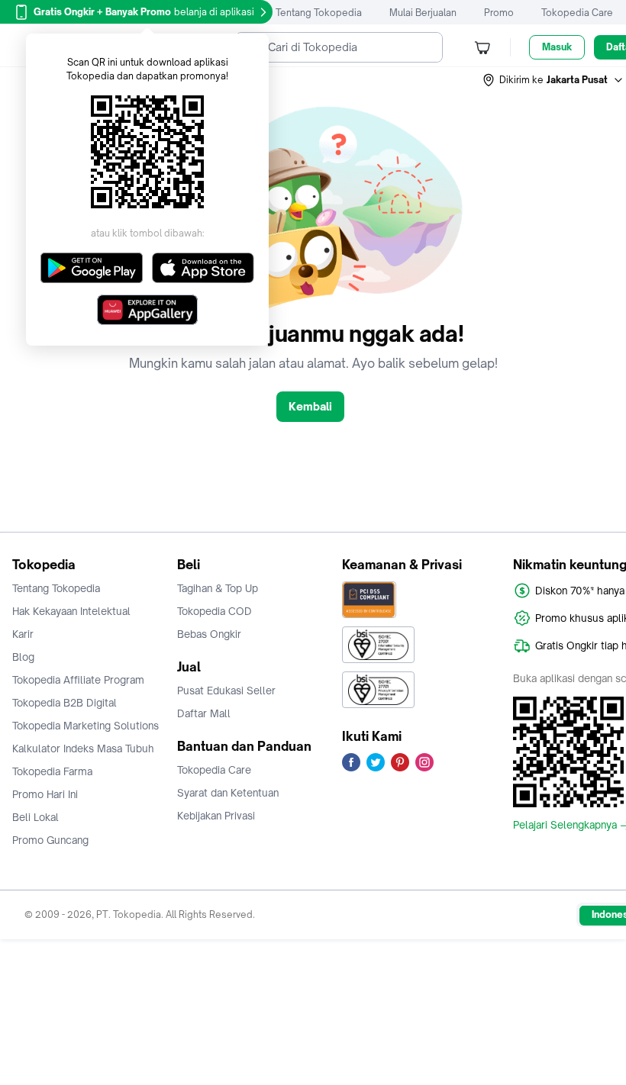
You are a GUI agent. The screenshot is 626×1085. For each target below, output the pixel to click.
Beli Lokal (35, 817)
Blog (23, 657)
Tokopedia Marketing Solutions (85, 726)
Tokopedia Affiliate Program (78, 680)
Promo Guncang (50, 840)
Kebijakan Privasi (216, 816)
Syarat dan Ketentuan (228, 793)
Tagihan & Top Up (217, 588)
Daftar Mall (204, 713)
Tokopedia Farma (52, 771)
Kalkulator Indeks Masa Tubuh (83, 748)
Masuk (557, 47)
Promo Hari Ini (45, 794)
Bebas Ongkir (209, 634)
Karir (23, 634)
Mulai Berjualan (423, 12)
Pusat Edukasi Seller (226, 690)
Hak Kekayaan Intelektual (71, 611)
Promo (499, 12)
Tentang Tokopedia (319, 12)
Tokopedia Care (577, 12)
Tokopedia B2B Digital (64, 703)
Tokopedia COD (214, 611)
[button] (553, 80)
